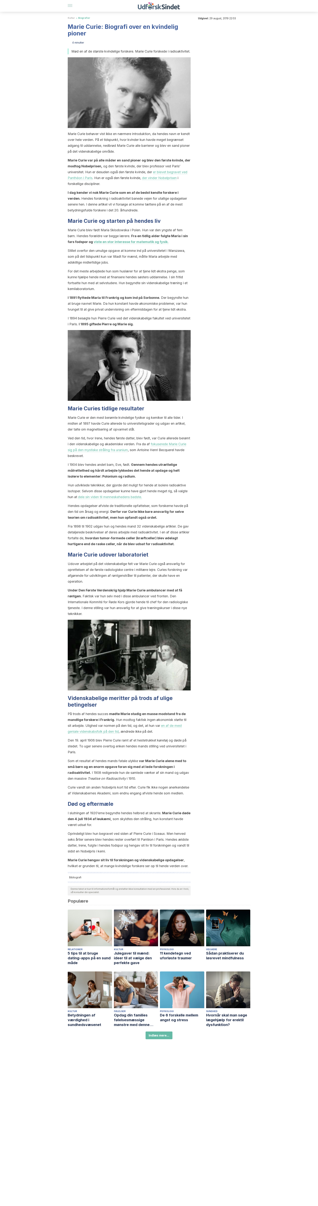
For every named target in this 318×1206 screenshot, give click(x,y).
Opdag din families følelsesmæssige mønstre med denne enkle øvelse (132, 1020)
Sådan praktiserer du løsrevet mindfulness (225, 955)
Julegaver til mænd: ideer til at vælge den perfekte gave (133, 958)
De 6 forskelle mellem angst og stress (179, 1017)
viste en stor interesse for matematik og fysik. (131, 242)
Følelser (120, 1011)
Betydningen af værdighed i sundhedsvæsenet (84, 1020)
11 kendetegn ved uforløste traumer (176, 955)
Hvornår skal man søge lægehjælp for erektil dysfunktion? (226, 1020)
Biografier (84, 18)
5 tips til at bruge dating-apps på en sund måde (89, 958)
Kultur (71, 18)
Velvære (211, 949)
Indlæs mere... (159, 1035)
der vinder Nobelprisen (159, 178)
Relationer (75, 949)
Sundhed (212, 1011)
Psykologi (167, 949)
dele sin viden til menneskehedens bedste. (110, 497)
